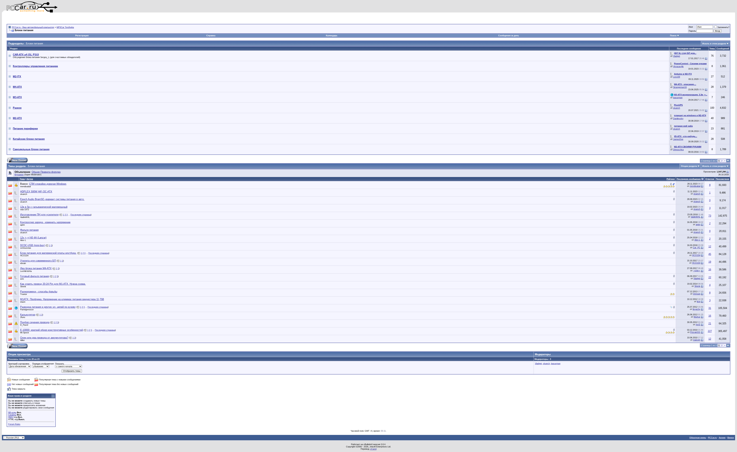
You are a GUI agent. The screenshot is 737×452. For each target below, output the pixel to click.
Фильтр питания (29, 229)
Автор (29, 179)
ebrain (23, 263)
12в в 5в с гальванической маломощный (43, 206)
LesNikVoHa (26, 271)
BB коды (12, 412)
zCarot (373, 449)
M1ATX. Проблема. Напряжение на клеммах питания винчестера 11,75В (62, 299)
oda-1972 (24, 209)
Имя (691, 27)
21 (709, 323)
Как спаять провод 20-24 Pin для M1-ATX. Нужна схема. (53, 283)
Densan (696, 294)
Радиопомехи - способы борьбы (38, 291)
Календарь (331, 35)
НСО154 (24, 255)
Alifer (22, 340)
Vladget (676, 56)
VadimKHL (25, 217)
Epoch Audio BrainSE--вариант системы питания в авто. (52, 199)
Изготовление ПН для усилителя (39, 214)
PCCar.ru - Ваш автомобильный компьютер (33, 27)
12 (709, 246)
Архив (722, 437)
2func (22, 317)
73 (709, 215)
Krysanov (19, 174)
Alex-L (23, 240)
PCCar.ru (712, 437)
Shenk (23, 286)
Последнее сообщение (689, 179)
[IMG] (10, 417)
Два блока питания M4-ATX (36, 268)
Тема (22, 179)
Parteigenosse (27, 309)
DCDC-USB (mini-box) (32, 245)
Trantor (23, 294)
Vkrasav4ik (678, 66)
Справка (210, 35)
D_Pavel (24, 325)
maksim (696, 340)
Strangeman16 (680, 87)
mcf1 (698, 324)
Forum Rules (14, 424)
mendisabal (25, 186)
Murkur (697, 317)
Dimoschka (678, 149)
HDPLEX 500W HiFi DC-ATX (36, 191)
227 (710, 331)
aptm (22, 225)
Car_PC (696, 247)
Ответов (709, 179)
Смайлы (12, 415)
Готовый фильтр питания (34, 276)
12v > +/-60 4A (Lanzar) (33, 237)
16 (709, 269)
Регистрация (81, 35)
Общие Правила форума (46, 172)
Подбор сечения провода (34, 322)
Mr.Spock (24, 332)
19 (709, 261)
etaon (22, 302)
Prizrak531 (695, 332)
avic (22, 279)
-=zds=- (696, 270)
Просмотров (722, 179)
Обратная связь (697, 437)
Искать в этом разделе (714, 43)
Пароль (692, 31)
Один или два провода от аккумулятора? (44, 337)
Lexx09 (676, 77)
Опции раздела (689, 166)
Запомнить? (723, 27)
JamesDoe (678, 139)
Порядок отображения (43, 364)
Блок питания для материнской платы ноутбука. (48, 253)
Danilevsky (678, 118)
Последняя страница (80, 215)
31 (709, 308)
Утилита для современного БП (38, 260)
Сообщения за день (508, 35)
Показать (59, 364)
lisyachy (696, 309)
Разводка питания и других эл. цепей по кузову (48, 306)
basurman (677, 97)
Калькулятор (27, 314)
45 (709, 254)
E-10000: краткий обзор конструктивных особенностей (51, 330)
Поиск (673, 35)
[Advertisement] (52, 18)
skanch (676, 108)
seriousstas (25, 248)
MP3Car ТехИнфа (65, 27)
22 (709, 277)
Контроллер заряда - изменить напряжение (45, 222)
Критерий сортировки (18, 364)
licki (698, 301)
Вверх (730, 437)
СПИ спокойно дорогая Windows (47, 183)
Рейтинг (671, 179)
